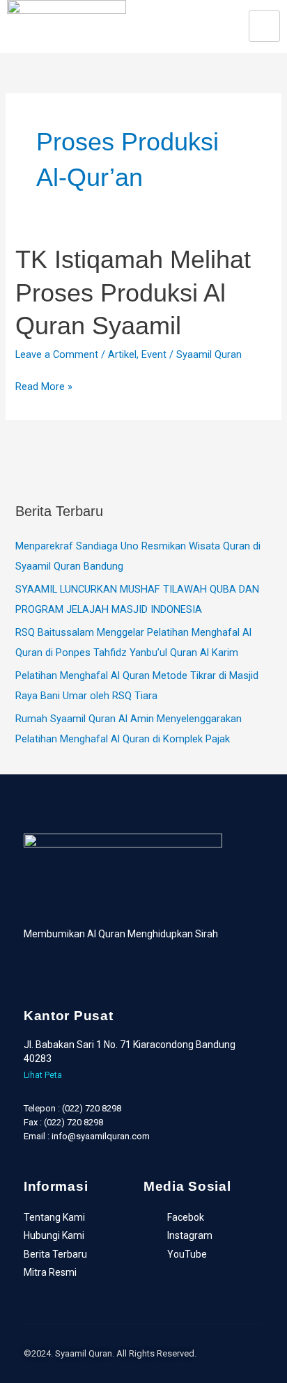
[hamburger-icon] (264, 26)
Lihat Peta (43, 1075)
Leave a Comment (56, 354)
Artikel (122, 354)
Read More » (43, 385)
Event (153, 354)
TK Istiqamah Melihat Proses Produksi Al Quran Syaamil (133, 292)
